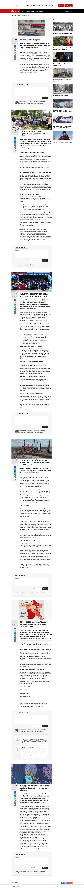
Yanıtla (24, 756)
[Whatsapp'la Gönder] (15, 52)
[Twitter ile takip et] (65, 883)
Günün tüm (69, 11)
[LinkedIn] (15, 50)
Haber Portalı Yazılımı (17, 886)
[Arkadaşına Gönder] (15, 55)
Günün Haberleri (21, 1)
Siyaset (39, 5)
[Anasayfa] (12, 1)
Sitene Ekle (30, 1)
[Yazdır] (15, 57)
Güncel (27, 5)
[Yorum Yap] (15, 59)
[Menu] (59, 6)
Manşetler (15, 1)
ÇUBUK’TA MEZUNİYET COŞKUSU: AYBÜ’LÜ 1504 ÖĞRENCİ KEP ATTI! (40, 11)
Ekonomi (44, 5)
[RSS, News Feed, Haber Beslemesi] (71, 883)
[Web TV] (69, 1)
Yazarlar (50, 5)
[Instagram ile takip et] (68, 883)
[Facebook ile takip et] (62, 883)
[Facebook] (15, 46)
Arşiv (26, 1)
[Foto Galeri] (72, 1)
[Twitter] (15, 48)
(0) (29, 756)
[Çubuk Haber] (17, 5)
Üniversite (33, 5)
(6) (27, 756)
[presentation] (15, 11)
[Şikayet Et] (46, 744)
